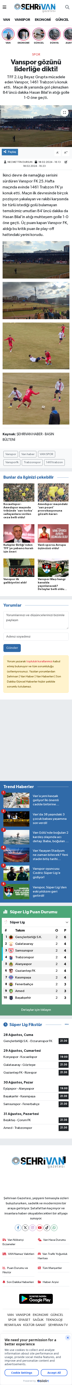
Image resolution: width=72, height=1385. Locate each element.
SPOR (36, 54)
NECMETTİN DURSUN (20, 162)
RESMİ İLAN (12, 1325)
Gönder (12, 648)
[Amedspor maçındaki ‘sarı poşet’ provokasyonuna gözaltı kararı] (53, 492)
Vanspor (10, 454)
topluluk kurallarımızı (39, 661)
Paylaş (12, 151)
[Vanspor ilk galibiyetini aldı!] (18, 567)
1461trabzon (54, 462)
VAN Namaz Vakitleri (21, 1253)
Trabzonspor (32, 462)
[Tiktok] (47, 1228)
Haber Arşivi (51, 1282)
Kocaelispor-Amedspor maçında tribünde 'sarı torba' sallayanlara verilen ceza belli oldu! (18, 511)
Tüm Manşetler (52, 1268)
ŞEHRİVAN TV (58, 1325)
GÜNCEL (62, 20)
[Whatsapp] (54, 1228)
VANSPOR (22, 20)
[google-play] (36, 1299)
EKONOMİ (43, 20)
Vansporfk (12, 462)
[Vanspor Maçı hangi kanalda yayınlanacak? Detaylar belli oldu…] (53, 567)
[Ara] (67, 7)
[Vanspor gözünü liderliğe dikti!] (36, 126)
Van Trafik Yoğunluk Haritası (53, 1256)
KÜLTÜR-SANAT (34, 1325)
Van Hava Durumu (54, 1239)
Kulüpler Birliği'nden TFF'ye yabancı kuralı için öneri (18, 548)
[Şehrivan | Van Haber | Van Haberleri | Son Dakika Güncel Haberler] (36, 7)
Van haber (28, 454)
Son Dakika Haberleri (20, 1282)
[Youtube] (39, 1228)
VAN (6, 20)
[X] (25, 1228)
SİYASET (24, 1320)
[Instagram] (32, 1228)
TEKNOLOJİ (54, 1320)
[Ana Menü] (4, 7)
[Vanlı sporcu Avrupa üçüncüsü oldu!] (53, 533)
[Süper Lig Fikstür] (67, 1024)
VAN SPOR (46, 454)
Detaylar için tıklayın (36, 1010)
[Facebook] (18, 1228)
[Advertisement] (36, 742)
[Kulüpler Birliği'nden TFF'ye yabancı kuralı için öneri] (18, 533)
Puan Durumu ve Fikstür (15, 1270)
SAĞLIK (38, 1320)
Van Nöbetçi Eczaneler (13, 1242)
